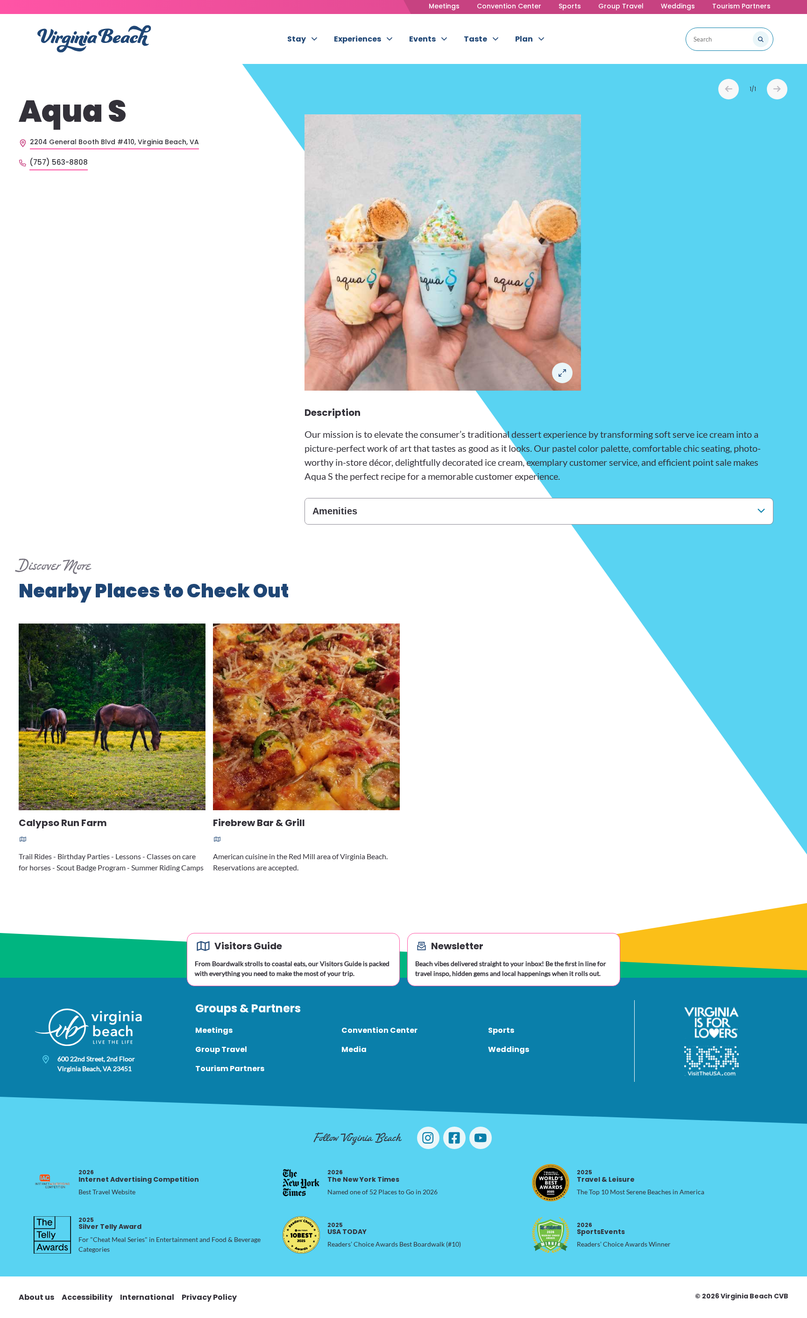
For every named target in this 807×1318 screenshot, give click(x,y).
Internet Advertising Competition (138, 1176)
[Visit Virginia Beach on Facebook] (454, 1138)
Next (777, 89)
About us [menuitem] (36, 1297)
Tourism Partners (741, 6)
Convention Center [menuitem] (379, 1030)
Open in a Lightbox (562, 373)
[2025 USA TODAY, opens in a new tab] (301, 1235)
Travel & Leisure (606, 1176)
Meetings (444, 6)
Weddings (678, 6)
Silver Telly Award (110, 1223)
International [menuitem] (147, 1297)
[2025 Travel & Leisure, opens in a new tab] (550, 1182)
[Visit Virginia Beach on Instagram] (428, 1138)
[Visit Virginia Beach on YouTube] (480, 1138)
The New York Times (363, 1176)
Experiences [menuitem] (357, 39)
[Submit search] (761, 39)
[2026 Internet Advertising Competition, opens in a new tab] (52, 1182)
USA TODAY (347, 1228)
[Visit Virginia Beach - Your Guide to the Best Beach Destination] (94, 38)
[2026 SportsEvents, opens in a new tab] (550, 1235)
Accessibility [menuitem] (87, 1297)
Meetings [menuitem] (214, 1030)
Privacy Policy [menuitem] (209, 1297)
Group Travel (621, 6)
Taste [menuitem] (475, 39)
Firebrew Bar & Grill (259, 823)
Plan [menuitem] (524, 39)
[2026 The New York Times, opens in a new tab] (301, 1182)
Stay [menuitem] (296, 39)
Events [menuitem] (422, 39)
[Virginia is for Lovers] (711, 1022)
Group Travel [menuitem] (221, 1049)
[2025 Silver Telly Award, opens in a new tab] (52, 1235)
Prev (728, 89)
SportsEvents (601, 1228)
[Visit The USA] (711, 1061)
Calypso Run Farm (63, 823)
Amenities (334, 511)
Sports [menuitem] (501, 1030)
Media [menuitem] (354, 1049)
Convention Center (509, 6)
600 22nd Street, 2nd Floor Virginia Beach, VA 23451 (96, 1064)
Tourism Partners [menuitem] (229, 1068)
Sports (570, 6)
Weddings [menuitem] (508, 1049)
